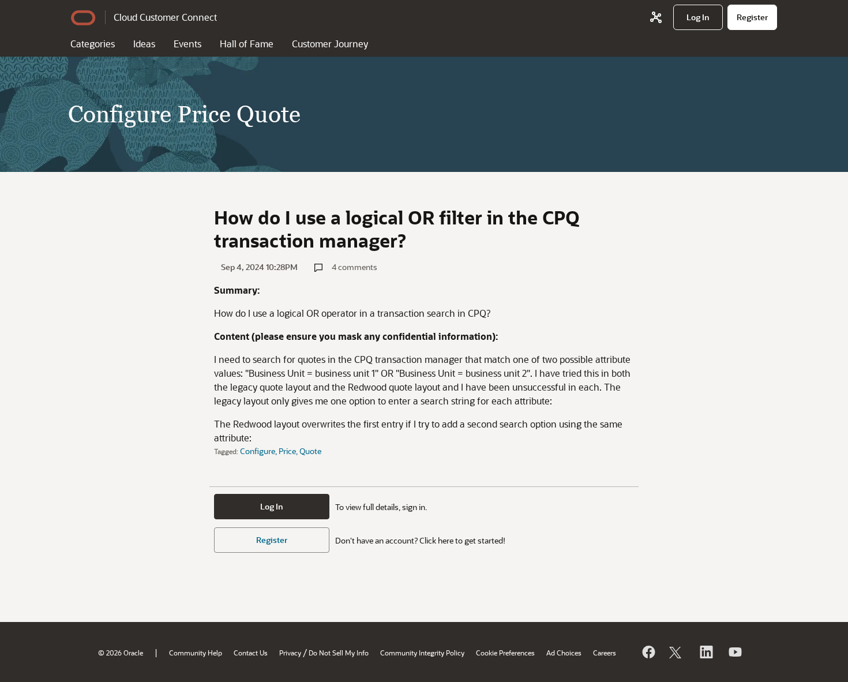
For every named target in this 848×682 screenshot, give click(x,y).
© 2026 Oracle (120, 652)
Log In (271, 506)
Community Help (195, 652)
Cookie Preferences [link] (505, 652)
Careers (604, 652)
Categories (92, 44)
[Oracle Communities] (656, 17)
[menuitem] (698, 17)
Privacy (290, 652)
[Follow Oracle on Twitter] (676, 652)
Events (187, 44)
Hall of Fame (246, 44)
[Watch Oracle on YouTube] (734, 652)
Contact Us (251, 652)
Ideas (144, 44)
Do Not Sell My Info (339, 652)
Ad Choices (563, 652)
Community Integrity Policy (422, 652)
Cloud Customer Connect (165, 17)
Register (271, 539)
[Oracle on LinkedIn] (705, 652)
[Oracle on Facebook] (647, 652)
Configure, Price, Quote (280, 450)
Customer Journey (330, 44)
